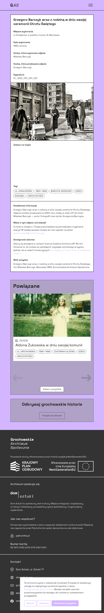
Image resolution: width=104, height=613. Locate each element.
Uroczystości (35, 196)
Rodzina (19, 196)
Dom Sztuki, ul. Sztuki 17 (30, 569)
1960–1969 (41, 191)
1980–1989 (44, 351)
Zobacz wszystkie (52, 389)
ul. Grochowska (26, 351)
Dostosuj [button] (44, 603)
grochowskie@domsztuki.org (28, 233)
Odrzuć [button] (30, 603)
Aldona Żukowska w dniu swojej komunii (48, 345)
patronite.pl (23, 535)
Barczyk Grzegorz (61, 191)
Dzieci (78, 191)
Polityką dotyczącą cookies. (39, 589)
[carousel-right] (86, 378)
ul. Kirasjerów (23, 191)
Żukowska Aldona (64, 351)
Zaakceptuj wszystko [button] (65, 603)
